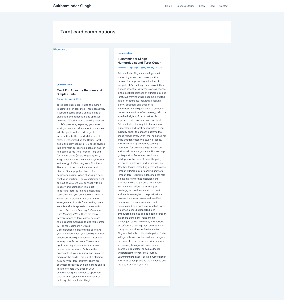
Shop (202, 5)
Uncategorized (64, 84)
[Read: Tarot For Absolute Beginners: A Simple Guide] (81, 63)
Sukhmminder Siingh (72, 6)
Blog (212, 5)
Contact (223, 5)
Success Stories (185, 5)
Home (168, 5)
